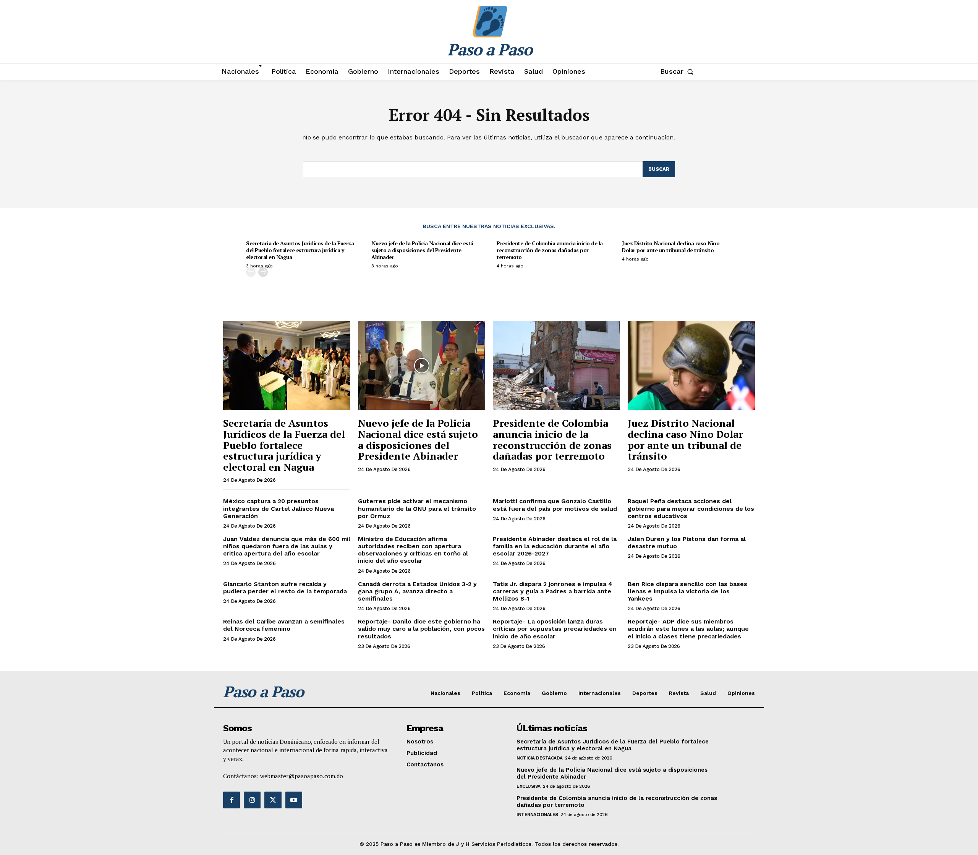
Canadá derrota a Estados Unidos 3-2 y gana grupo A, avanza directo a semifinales (417, 591)
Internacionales (537, 814)
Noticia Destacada (540, 758)
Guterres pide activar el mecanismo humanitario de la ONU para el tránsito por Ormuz (417, 508)
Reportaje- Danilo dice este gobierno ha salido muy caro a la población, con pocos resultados (421, 629)
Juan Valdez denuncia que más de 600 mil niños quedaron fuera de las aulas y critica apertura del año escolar (286, 546)
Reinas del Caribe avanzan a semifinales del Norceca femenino (284, 625)
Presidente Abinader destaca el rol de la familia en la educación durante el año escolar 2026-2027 (555, 546)
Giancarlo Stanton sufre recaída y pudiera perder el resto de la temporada (285, 587)
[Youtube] (293, 800)
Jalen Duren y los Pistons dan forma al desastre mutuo (687, 542)
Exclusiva (529, 786)
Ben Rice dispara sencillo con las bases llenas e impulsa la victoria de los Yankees (687, 591)
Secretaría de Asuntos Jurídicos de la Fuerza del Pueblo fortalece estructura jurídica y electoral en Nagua (300, 250)
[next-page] (263, 272)
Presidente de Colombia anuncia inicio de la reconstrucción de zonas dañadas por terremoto (550, 250)
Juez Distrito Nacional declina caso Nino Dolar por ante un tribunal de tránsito (670, 247)
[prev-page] (251, 272)
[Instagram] (252, 800)
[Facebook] (231, 800)
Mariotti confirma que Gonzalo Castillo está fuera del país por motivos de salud (555, 504)
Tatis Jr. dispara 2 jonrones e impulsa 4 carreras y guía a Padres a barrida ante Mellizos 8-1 (552, 591)
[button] (678, 71)
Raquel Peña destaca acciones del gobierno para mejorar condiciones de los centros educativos (691, 508)
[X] (272, 800)
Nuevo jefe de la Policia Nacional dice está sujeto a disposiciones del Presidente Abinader (422, 250)
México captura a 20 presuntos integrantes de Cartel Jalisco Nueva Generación (278, 508)
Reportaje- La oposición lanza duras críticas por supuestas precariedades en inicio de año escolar (555, 629)
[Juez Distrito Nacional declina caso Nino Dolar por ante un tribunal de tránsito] (691, 365)
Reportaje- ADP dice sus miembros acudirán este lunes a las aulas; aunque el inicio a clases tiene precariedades (688, 629)
